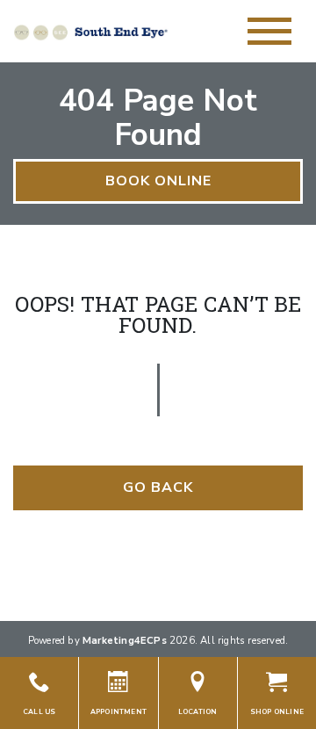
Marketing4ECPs (125, 640)
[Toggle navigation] (269, 31)
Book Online (158, 181)
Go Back (158, 487)
